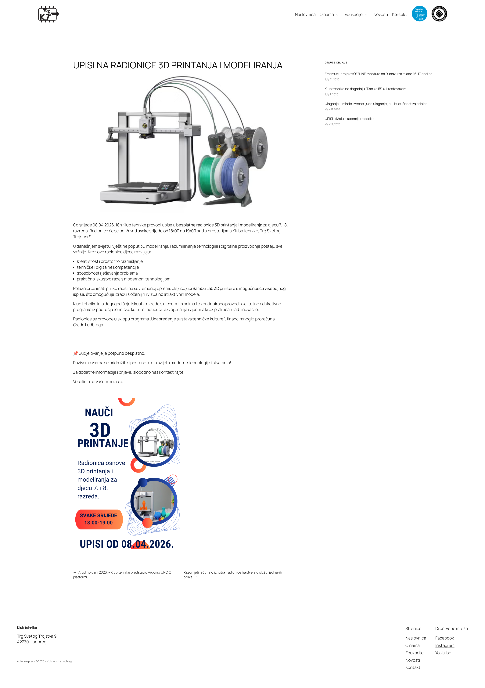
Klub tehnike (27, 627)
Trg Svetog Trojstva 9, (37, 636)
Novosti (380, 14)
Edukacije (354, 14)
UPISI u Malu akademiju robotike (350, 119)
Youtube (443, 653)
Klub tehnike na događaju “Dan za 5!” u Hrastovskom (365, 89)
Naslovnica (305, 14)
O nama (327, 14)
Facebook (444, 638)
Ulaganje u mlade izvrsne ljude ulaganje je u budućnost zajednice (376, 104)
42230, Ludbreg (31, 642)
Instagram (444, 645)
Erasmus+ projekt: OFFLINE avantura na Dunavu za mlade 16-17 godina (378, 74)
